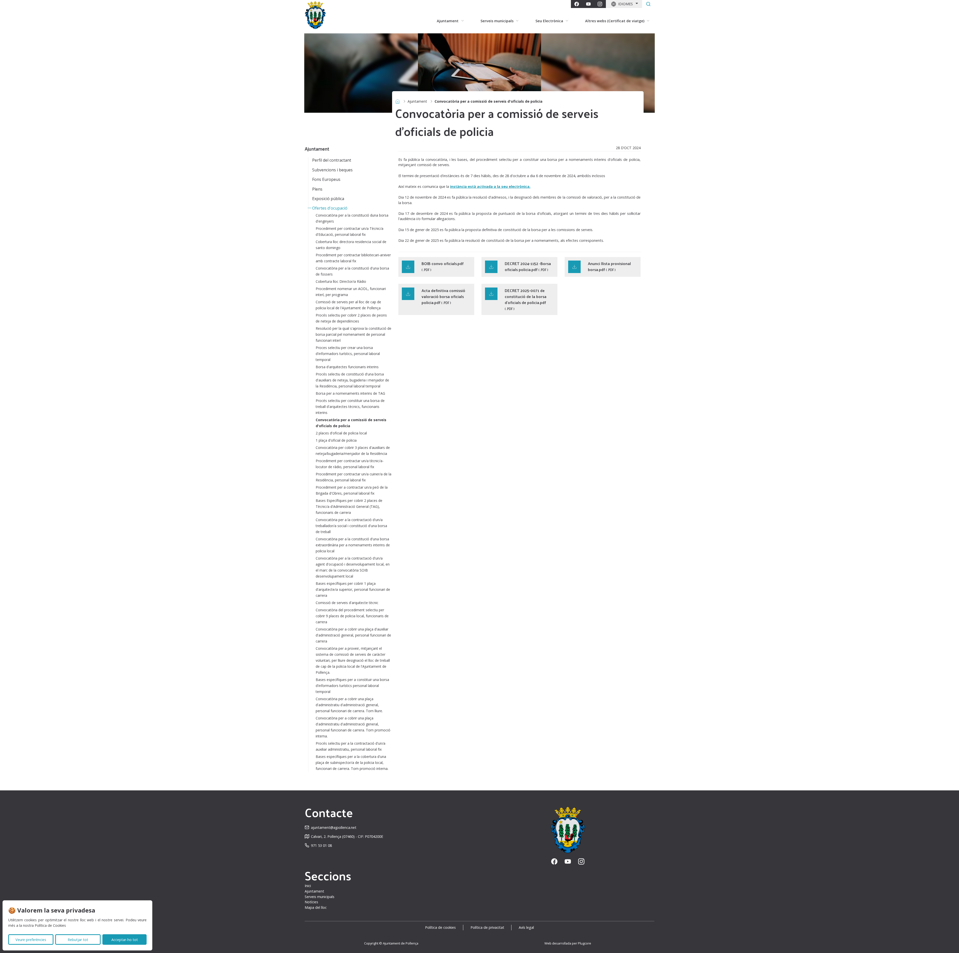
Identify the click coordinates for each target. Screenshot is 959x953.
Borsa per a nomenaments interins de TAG (350, 393)
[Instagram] (600, 4)
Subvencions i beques (332, 170)
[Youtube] (588, 4)
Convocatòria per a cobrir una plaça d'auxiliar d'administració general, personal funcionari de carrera (353, 635)
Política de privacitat (487, 927)
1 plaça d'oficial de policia (336, 440)
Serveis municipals (319, 896)
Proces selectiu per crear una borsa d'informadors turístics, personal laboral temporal (348, 353)
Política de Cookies (50, 925)
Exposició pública (328, 198)
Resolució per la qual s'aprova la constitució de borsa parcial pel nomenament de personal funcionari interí (353, 334)
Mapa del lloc (316, 907)
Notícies (311, 902)
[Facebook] (576, 4)
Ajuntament (417, 101)
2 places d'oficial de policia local (341, 433)
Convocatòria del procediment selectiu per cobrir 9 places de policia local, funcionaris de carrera (352, 616)
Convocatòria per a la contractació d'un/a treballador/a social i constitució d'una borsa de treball (351, 525)
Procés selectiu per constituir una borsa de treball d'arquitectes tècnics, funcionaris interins (350, 406)
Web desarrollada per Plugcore (567, 943)
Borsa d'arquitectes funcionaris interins (347, 366)
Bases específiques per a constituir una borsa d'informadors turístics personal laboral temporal (352, 685)
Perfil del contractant (331, 160)
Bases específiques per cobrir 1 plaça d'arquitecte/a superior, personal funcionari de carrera (353, 589)
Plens (317, 189)
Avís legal (526, 927)
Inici (308, 885)
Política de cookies (440, 927)
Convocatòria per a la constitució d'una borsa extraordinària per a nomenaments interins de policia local (353, 545)
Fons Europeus (326, 179)
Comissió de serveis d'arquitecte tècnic (347, 602)
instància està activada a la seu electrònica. (490, 186)
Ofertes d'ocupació (329, 208)
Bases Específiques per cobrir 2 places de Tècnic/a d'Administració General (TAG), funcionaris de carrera (349, 506)
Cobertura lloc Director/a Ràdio (341, 281)
